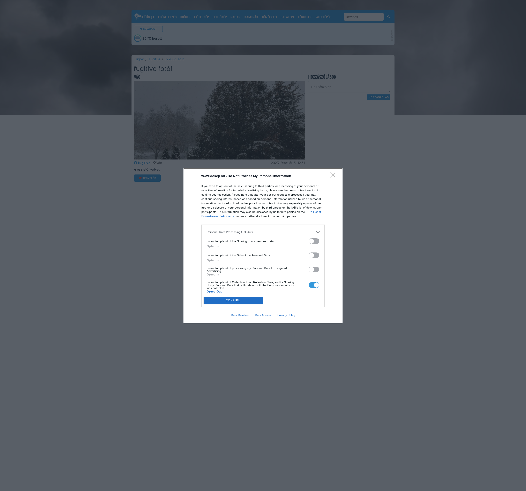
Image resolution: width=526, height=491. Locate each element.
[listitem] (263, 232)
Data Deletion (240, 315)
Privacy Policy (286, 315)
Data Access (263, 315)
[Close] (334, 176)
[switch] (314, 241)
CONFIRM (233, 300)
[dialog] (263, 245)
